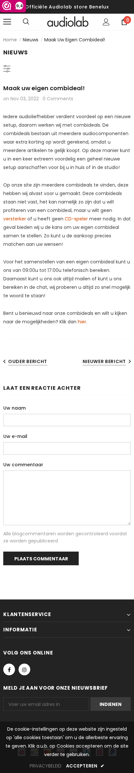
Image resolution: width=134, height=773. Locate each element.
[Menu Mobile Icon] (7, 22)
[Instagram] (24, 669)
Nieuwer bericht (104, 361)
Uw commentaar (23, 464)
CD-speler (76, 219)
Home (10, 39)
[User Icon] (106, 22)
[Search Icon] (32, 22)
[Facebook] (9, 669)
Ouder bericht (27, 361)
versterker (14, 219)
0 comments (58, 98)
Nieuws (30, 39)
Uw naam (14, 408)
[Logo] (67, 21)
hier (82, 321)
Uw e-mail (15, 436)
